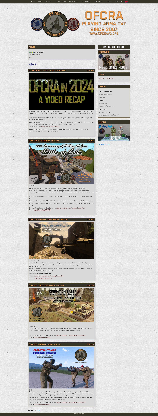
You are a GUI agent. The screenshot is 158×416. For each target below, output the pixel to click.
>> (39, 410)
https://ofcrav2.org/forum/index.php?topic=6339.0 (70, 402)
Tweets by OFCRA (103, 144)
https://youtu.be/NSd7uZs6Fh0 (50, 127)
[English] (126, 1)
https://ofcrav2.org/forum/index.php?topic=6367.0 (49, 276)
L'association (73, 1)
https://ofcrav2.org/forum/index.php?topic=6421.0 (70, 208)
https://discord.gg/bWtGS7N (44, 278)
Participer (48, 1)
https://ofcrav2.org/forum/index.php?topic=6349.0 (70, 335)
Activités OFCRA (60, 1)
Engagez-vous (98, 1)
